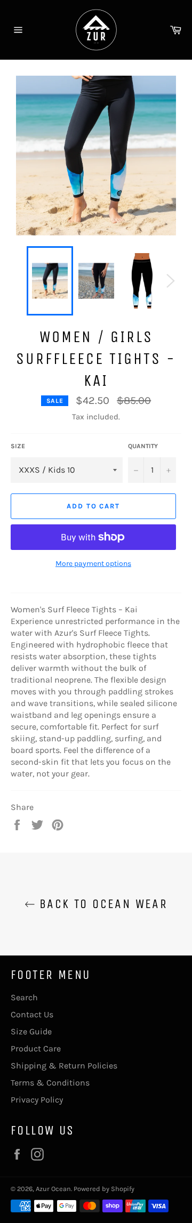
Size (18, 446)
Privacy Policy (37, 1100)
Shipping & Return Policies (64, 1065)
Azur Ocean (53, 1189)
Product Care (36, 1048)
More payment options (93, 563)
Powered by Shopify (104, 1189)
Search (24, 997)
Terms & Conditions (50, 1083)
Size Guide (31, 1031)
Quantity (143, 446)
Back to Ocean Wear (101, 903)
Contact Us (32, 1014)
